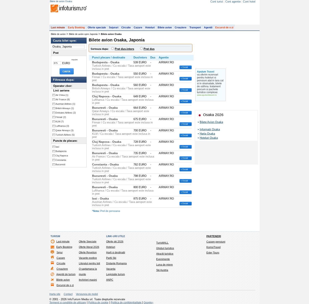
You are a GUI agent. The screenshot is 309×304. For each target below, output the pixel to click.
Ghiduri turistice (165, 248)
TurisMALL (162, 242)
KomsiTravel (213, 247)
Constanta (60, 160)
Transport (195, 27)
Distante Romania (116, 263)
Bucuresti (60, 164)
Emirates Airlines (65, 112)
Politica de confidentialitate (126, 302)
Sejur (60, 252)
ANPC (109, 279)
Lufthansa (62, 126)
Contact (68, 294)
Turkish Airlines (65, 134)
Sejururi (113, 27)
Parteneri (213, 236)
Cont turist (216, 1)
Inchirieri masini (88, 279)
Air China (61, 95)
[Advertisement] (226, 153)
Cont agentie (233, 1)
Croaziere (180, 27)
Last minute (58, 27)
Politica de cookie (98, 302)
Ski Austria (162, 270)
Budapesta (60, 151)
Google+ (148, 302)
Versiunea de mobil (87, 294)
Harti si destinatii (115, 252)
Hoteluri (150, 27)
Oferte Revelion (88, 252)
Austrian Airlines (65, 104)
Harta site (54, 294)
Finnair (60, 117)
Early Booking (76, 27)
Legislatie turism (115, 274)
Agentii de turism (65, 274)
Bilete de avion (58, 34)
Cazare (138, 27)
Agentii (208, 27)
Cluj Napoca (61, 155)
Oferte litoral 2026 (89, 247)
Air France (62, 99)
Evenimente (163, 259)
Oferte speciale (97, 27)
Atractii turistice (164, 253)
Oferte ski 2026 (114, 241)
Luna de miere (164, 264)
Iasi (57, 146)
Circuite (126, 27)
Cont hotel (249, 1)
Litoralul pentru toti (89, 263)
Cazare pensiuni (215, 241)
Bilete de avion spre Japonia (83, 34)
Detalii (185, 67)
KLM (59, 121)
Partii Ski (111, 257)
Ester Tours (212, 252)
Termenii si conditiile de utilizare (67, 302)
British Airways (64, 108)
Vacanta (110, 268)
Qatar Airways (64, 130)
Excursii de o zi (224, 27)
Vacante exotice (88, 257)
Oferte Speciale (87, 241)
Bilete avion (165, 27)
